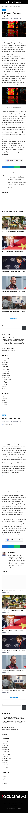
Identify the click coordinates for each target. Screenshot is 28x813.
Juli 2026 (5, 360)
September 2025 (7, 379)
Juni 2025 (5, 384)
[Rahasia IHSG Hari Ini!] (14, 432)
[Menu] (2, 2)
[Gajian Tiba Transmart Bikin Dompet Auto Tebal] (14, 223)
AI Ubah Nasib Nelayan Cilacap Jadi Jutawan (12, 211)
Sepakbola (5, 404)
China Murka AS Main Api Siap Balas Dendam (12, 251)
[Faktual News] (14, 2)
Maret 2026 (5, 368)
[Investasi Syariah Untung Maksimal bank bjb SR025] (14, 302)
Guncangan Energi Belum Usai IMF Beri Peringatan (13, 271)
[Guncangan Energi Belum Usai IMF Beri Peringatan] (14, 262)
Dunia (4, 396)
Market (6, 6)
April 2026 (5, 366)
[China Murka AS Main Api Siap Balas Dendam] (14, 243)
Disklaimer (15, 803)
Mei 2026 (5, 364)
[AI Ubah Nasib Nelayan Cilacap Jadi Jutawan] (14, 203)
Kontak (21, 803)
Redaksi (9, 801)
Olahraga (5, 402)
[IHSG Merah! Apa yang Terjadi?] (14, 29)
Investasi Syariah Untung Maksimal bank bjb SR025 (13, 311)
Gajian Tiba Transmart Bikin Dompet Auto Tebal (13, 231)
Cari (2, 325)
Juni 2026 (5, 362)
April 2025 (5, 388)
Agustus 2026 (6, 358)
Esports (5, 398)
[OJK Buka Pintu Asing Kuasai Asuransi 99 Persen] (14, 282)
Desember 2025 (6, 373)
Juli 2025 (5, 382)
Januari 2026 (6, 371)
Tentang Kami (14, 805)
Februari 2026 (6, 369)
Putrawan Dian (11, 172)
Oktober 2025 (6, 377)
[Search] (26, 2)
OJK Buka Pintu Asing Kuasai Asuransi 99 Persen (13, 291)
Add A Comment (14, 318)
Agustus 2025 (6, 381)
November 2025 (6, 375)
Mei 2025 (5, 386)
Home (3, 6)
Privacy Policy (7, 803)
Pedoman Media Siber (18, 801)
